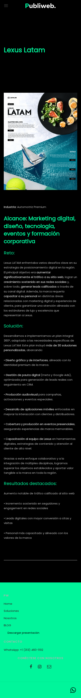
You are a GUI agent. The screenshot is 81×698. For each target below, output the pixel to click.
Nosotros (10, 618)
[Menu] (6, 5)
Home (8, 604)
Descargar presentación (23, 633)
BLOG (7, 625)
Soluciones (11, 611)
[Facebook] (31, 667)
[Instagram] (39, 667)
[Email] (49, 667)
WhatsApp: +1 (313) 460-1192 (23, 650)
